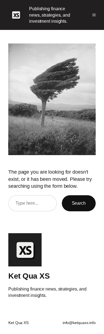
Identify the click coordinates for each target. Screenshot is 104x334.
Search (79, 203)
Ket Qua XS (29, 275)
